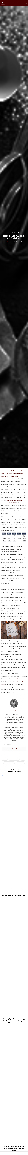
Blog (8, 232)
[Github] (12, 748)
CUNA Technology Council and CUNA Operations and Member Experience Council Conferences (13, 473)
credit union (14, 759)
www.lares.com (7, 744)
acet (4, 759)
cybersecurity (9, 762)
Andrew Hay (5, 241)
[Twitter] (14, 748)
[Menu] (25, 3)
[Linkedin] (16, 748)
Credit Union (16, 232)
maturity (20, 762)
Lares (19, 679)
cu (23, 759)
